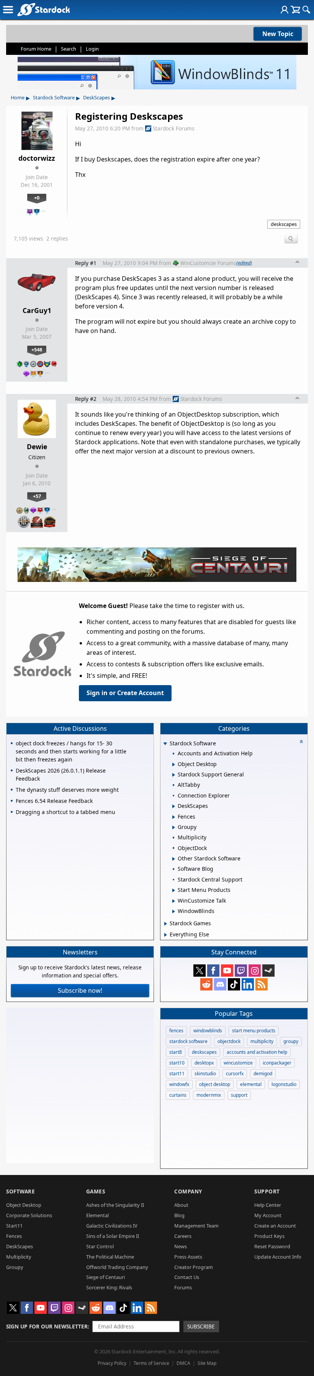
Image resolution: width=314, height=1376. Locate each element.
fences (176, 1030)
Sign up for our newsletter (47, 1326)
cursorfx (235, 1073)
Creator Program (193, 1267)
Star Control (100, 1246)
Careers (182, 1236)
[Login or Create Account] (284, 9)
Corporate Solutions (29, 1215)
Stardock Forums (174, 128)
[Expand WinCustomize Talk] (173, 901)
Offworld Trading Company (117, 1267)
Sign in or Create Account (125, 693)
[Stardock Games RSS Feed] (261, 984)
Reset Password (272, 1246)
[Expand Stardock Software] (165, 744)
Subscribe (201, 1326)
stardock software (188, 1041)
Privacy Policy (112, 1363)
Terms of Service (151, 1363)
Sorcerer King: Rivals (109, 1287)
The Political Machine (110, 1256)
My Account (267, 1215)
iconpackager (277, 1063)
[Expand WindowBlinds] (173, 911)
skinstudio (205, 1073)
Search (68, 48)
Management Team (196, 1225)
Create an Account (275, 1225)
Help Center (267, 1204)
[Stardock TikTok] (234, 984)
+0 (36, 197)
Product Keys (269, 1236)
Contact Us (186, 1277)
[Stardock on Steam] (268, 970)
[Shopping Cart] (295, 9)
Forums (183, 1287)
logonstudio (283, 1084)
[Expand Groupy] (173, 827)
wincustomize (238, 1063)
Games (95, 1191)
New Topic (277, 34)
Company (188, 1191)
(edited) (244, 262)
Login (92, 48)
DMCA (183, 1363)
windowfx (179, 1084)
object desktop (214, 1084)
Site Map (207, 1363)
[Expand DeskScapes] (173, 806)
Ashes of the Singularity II (115, 1204)
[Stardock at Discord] (220, 984)
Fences (14, 1236)
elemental (251, 1084)
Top (297, 262)
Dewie (37, 446)
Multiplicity (18, 1256)
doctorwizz (36, 158)
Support (267, 1191)
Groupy (14, 1267)
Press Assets (188, 1256)
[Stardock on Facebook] (213, 970)
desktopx (204, 1063)
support (239, 1095)
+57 (37, 496)
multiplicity (261, 1041)
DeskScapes (96, 97)
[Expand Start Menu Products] (173, 890)
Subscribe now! (80, 990)
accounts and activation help (257, 1052)
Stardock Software (54, 97)
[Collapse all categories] (301, 741)
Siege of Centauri (105, 1277)
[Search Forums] (306, 9)
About (181, 1204)
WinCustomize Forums (208, 263)
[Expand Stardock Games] (165, 924)
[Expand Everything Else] (165, 935)
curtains (177, 1095)
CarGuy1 (37, 310)
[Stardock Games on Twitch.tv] (241, 970)
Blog (179, 1215)
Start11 (14, 1225)
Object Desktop (23, 1204)
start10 (177, 1063)
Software (20, 1191)
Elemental (97, 1215)
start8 (175, 1052)
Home (18, 97)
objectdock (229, 1041)
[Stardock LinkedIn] (248, 984)
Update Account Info (277, 1256)
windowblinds (207, 1030)
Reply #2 (85, 398)
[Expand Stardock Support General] (173, 775)
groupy (290, 1041)
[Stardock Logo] (43, 9)
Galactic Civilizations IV (111, 1225)
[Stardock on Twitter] (199, 970)
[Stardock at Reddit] (206, 984)
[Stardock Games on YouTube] (227, 970)
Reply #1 (85, 263)
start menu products (253, 1030)
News (180, 1246)
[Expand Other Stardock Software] (173, 859)
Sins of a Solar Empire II (112, 1236)
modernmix (208, 1095)
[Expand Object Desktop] (173, 764)
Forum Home (36, 48)
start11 (177, 1073)
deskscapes (284, 224)
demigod (262, 1073)
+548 (36, 349)
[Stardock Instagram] (255, 970)
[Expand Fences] (173, 817)
